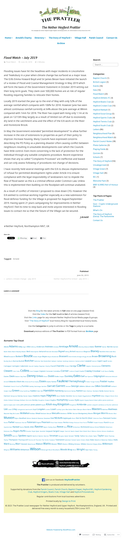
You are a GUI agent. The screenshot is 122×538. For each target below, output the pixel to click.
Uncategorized (99, 165)
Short (89, 431)
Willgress (7, 450)
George (75, 385)
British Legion (99, 82)
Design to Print (69, 501)
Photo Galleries (100, 145)
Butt (42, 361)
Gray (10, 391)
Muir (115, 413)
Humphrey (62, 399)
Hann (84, 391)
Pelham (60, 422)
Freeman (7, 386)
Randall (16, 427)
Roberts (102, 427)
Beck (28, 351)
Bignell (61, 351)
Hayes (43, 395)
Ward (6, 443)
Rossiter (28, 431)
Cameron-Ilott (79, 361)
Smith (8, 435)
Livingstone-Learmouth (24, 409)
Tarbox (82, 436)
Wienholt (90, 444)
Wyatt (87, 450)
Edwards (12, 381)
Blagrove (87, 351)
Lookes (48, 409)
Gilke (92, 386)
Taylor (100, 435)
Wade (88, 440)
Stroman (53, 435)
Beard (14, 351)
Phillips (71, 422)
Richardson (76, 427)
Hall (42, 391)
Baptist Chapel (75, 489)
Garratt (51, 386)
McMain (32, 413)
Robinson (7, 431)
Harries (111, 391)
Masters (97, 409)
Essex (42, 381)
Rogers (16, 431)
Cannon (94, 361)
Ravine (39, 426)
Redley (50, 427)
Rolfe (23, 430)
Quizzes (96, 153)
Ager (24, 347)
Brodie (89, 356)
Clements (105, 365)
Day (21, 376)
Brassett (63, 356)
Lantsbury (101, 405)
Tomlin (47, 440)
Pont (81, 422)
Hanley (73, 391)
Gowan (6, 391)
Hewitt (80, 396)
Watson (39, 444)
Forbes (97, 382)
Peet (55, 422)
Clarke (81, 365)
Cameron (72, 361)
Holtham (22, 400)
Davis (12, 376)
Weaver (54, 444)
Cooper (36, 371)
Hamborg (59, 390)
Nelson (29, 418)
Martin (89, 409)
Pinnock (76, 422)
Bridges (79, 356)
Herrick (75, 396)
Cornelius (56, 371)
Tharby (6, 440)
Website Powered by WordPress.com (60, 530)
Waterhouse (31, 444)
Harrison (7, 396)
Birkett (73, 351)
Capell (104, 361)
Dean (24, 376)
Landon (89, 405)
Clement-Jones (96, 366)
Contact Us (111, 37)
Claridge (72, 366)
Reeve (60, 426)
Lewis (10, 409)
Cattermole (24, 366)
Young (95, 450)
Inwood (91, 400)
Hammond (67, 391)
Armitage (63, 346)
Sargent (56, 431)
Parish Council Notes (102, 141)
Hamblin (48, 390)
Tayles (95, 436)
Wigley (95, 444)
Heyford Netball (100, 109)
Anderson (40, 346)
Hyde (77, 400)
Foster (103, 381)
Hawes (30, 396)
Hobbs (6, 400)
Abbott (6, 347)
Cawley (36, 366)
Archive (61, 43)
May (11, 413)
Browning (104, 356)
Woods (63, 449)
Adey (20, 346)
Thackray (111, 436)
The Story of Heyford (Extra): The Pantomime (103, 215)
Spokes (22, 435)
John (22, 405)
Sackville (42, 431)
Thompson (13, 439)
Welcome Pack (99, 180)
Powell (96, 422)
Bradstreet (55, 356)
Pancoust (107, 418)
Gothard (114, 386)
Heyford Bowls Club (102, 101)
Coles (18, 371)
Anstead (56, 347)
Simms (99, 431)
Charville (60, 366)
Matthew (105, 409)
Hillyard (107, 396)
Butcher (29, 360)
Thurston (38, 440)
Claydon (88, 366)
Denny (31, 376)
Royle (33, 431)
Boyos (49, 356)
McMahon (25, 413)
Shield (85, 431)
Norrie (78, 418)
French (13, 386)
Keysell (43, 405)
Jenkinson (110, 400)
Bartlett (115, 347)
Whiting (71, 444)
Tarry (87, 436)
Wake (92, 440)
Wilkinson (107, 443)
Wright (81, 449)
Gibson (88, 386)
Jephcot (6, 405)
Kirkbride (81, 404)
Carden (109, 361)
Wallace (110, 440)
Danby (111, 371)
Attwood (86, 347)
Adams (13, 346)
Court (77, 371)
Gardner (44, 386)
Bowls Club (53, 492)
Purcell (111, 422)
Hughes (53, 400)
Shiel (81, 431)
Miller (69, 413)
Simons (104, 431)
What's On (97, 210)
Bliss (114, 351)
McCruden (16, 413)
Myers (17, 418)
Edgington (99, 376)
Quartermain (8, 427)
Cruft (102, 371)
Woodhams (56, 450)
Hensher (69, 396)
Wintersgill (44, 450)
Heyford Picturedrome (84, 492)
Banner (98, 346)
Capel (99, 361)
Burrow (15, 361)
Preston (100, 422)
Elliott (18, 381)
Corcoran (49, 371)
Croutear (96, 371)
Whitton (83, 444)
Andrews (49, 346)
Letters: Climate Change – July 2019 (19, 279)
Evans (48, 382)
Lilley (14, 409)
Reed (54, 427)
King (55, 404)
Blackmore (79, 351)
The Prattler (98, 200)
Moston (110, 413)
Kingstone (73, 405)
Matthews (112, 409)
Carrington (16, 366)
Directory (39, 37)
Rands (22, 427)
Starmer (46, 436)
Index (43, 314)
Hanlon (79, 390)
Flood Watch (11, 62)
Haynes (51, 395)
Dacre (107, 371)
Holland (10, 400)
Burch (11, 361)
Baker (92, 347)
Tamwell (71, 436)
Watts (47, 443)
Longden (41, 409)
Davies (6, 376)
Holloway (16, 400)
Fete (95, 90)
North (84, 418)
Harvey (20, 396)
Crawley (88, 371)
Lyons (63, 409)
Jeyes (10, 405)
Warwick (24, 444)
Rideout (91, 427)
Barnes (110, 346)
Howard (47, 400)
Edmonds (108, 376)
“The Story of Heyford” (39, 320)
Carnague (7, 366)
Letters (96, 129)
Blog (38, 310)
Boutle (28, 356)
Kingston (63, 404)
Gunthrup (26, 391)
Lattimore (115, 405)
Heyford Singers (40, 492)
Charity (47, 366)
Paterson (31, 422)
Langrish (95, 405)
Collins (24, 371)
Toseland (52, 440)
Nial (52, 418)
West (59, 444)
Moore (90, 413)
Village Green (99, 169)
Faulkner (63, 381)
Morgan (97, 413)
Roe (11, 431)
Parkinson (18, 422)
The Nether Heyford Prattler (61, 27)
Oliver (90, 418)
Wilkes (100, 444)
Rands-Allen (29, 427)
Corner (65, 370)
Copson (42, 371)
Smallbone (110, 431)
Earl (83, 376)
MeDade (43, 413)
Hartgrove (14, 396)
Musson (9, 418)
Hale (38, 391)
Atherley (81, 347)
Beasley (18, 351)
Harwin (25, 396)
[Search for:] (105, 64)
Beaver (24, 351)
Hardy (101, 391)
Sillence (94, 431)
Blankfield (102, 351)
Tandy (76, 436)
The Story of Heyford (59, 37)
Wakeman (104, 440)
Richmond (85, 427)
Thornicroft (31, 440)
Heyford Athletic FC (101, 98)
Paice (101, 418)
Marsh (85, 409)
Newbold (34, 418)
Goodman (106, 386)
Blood (6, 356)
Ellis (23, 382)
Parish (6, 422)
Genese (68, 386)
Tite (43, 440)
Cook (31, 371)
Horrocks (29, 400)
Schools (96, 157)
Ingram (81, 400)
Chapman (42, 366)
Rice (70, 426)
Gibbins (82, 386)
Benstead (55, 351)
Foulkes (111, 381)
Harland (106, 391)
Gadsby (31, 386)
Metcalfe (56, 413)
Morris (104, 413)
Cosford (71, 371)
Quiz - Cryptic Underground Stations (105, 205)
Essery (37, 382)
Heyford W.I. (88, 489)
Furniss (25, 386)
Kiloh (49, 404)
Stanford (35, 436)
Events (96, 86)
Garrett (60, 386)
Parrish (24, 422)
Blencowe (109, 351)
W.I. (94, 177)
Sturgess (61, 436)
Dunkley (68, 376)
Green (15, 390)
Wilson (35, 449)
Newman (40, 418)
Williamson (25, 449)
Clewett (8, 370)
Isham (96, 400)
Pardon (113, 418)
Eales (77, 376)
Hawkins (36, 396)
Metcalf (49, 413)
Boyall (40, 356)
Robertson (109, 427)
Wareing (12, 444)
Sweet (66, 436)
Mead (38, 413)
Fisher (88, 382)
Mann (75, 409)
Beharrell (42, 351)
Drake (57, 376)
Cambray (65, 361)
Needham (22, 418)
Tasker (91, 436)
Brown (95, 356)
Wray (70, 449)
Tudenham (67, 440)
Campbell (87, 361)
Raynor (45, 427)
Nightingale (67, 418)
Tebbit (106, 436)
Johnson (27, 405)
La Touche (108, 405)
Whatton (65, 444)
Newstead (47, 418)
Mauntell (6, 413)
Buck (114, 356)
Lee (6, 409)
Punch (106, 422)
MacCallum (69, 409)
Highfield (96, 395)
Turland (73, 440)
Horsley (35, 400)
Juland (38, 404)
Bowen (35, 356)
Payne (38, 422)
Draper (61, 376)
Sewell (77, 431)
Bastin (6, 351)
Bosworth (12, 356)
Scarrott (67, 431)
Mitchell (75, 413)
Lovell (53, 409)
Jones (33, 404)
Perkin (66, 422)
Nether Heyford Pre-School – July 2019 (70, 279)
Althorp (33, 347)
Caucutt (31, 366)
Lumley (58, 409)
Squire (29, 436)
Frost (17, 386)
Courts (81, 371)
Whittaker (77, 444)
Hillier (103, 396)
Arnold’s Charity (24, 37)
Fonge (93, 382)
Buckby (6, 361)
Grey (21, 391)
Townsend (59, 439)
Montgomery (83, 413)
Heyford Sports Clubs (102, 117)
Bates (10, 351)
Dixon (45, 376)
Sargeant (49, 431)
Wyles (91, 450)
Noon (73, 418)
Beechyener (35, 351)
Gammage (37, 386)
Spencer (15, 436)
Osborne (96, 418)
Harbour (89, 391)
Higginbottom (86, 396)
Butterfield (47, 361)
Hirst (116, 396)
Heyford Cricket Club (102, 105)
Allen (29, 346)
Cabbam (53, 361)
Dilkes (39, 376)
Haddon (33, 391)
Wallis (116, 440)
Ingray (87, 400)
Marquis (79, 409)
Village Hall (80, 37)
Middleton (63, 413)
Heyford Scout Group (102, 113)
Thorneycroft (23, 440)
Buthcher (37, 361)
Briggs (85, 356)
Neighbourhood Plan (102, 133)
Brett (70, 356)
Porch (85, 422)
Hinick (112, 396)
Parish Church (61, 489)
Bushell (21, 361)
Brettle (74, 356)
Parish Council (96, 37)
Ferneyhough (77, 381)
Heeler (63, 396)
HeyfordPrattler (72, 479)
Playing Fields (99, 149)
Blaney (95, 351)
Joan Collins (16, 405)
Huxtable (71, 400)
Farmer (53, 382)
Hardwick (96, 391)
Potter (90, 422)
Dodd (51, 376)
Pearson (45, 422)
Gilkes (98, 386)
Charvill (53, 366)
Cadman (59, 361)
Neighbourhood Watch (103, 137)
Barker (104, 347)
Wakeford (98, 440)
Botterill (19, 356)
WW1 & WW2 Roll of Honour (105, 184)
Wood (50, 450)
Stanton (40, 436)
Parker (11, 422)
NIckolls (58, 417)
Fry (20, 386)
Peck (52, 422)
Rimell (97, 427)
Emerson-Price (29, 382)
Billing (67, 351)
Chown (67, 366)
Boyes (44, 356)
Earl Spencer (89, 376)
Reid (65, 427)
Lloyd (34, 409)
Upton (79, 440)
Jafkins (100, 400)
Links (34, 317)
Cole (14, 371)
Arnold (16, 259)
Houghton (41, 400)
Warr (18, 443)
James (105, 400)
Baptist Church (100, 78)
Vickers (83, 440)
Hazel (58, 396)
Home (8, 37)
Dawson (17, 376)
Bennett (48, 351)
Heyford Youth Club (101, 125)
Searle (73, 431)
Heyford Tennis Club (102, 121)
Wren (74, 450)
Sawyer (62, 431)
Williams (15, 449)
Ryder (37, 431)
